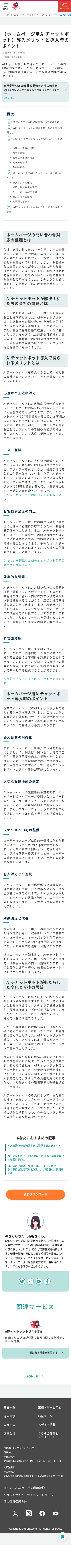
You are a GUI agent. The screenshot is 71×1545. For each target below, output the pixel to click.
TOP (6, 14)
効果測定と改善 (21, 201)
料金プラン (45, 1416)
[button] (6, 6)
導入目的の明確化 (22, 183)
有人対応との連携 (22, 197)
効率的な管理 (20, 162)
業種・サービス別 (49, 1407)
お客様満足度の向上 (24, 158)
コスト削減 (19, 153)
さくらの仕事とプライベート (48, 1435)
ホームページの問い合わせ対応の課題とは (36, 122)
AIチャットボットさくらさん (30, 14)
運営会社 (9, 1433)
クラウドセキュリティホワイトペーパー (30, 1495)
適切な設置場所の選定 (25, 187)
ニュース (9, 1425)
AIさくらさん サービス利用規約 (24, 1488)
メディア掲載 (47, 1425)
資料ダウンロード (35, 1194)
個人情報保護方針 (15, 1501)
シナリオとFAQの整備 (25, 192)
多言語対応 (19, 167)
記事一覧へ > (35, 1376)
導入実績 (9, 1416)
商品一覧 (9, 1407)
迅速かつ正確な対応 (24, 148)
